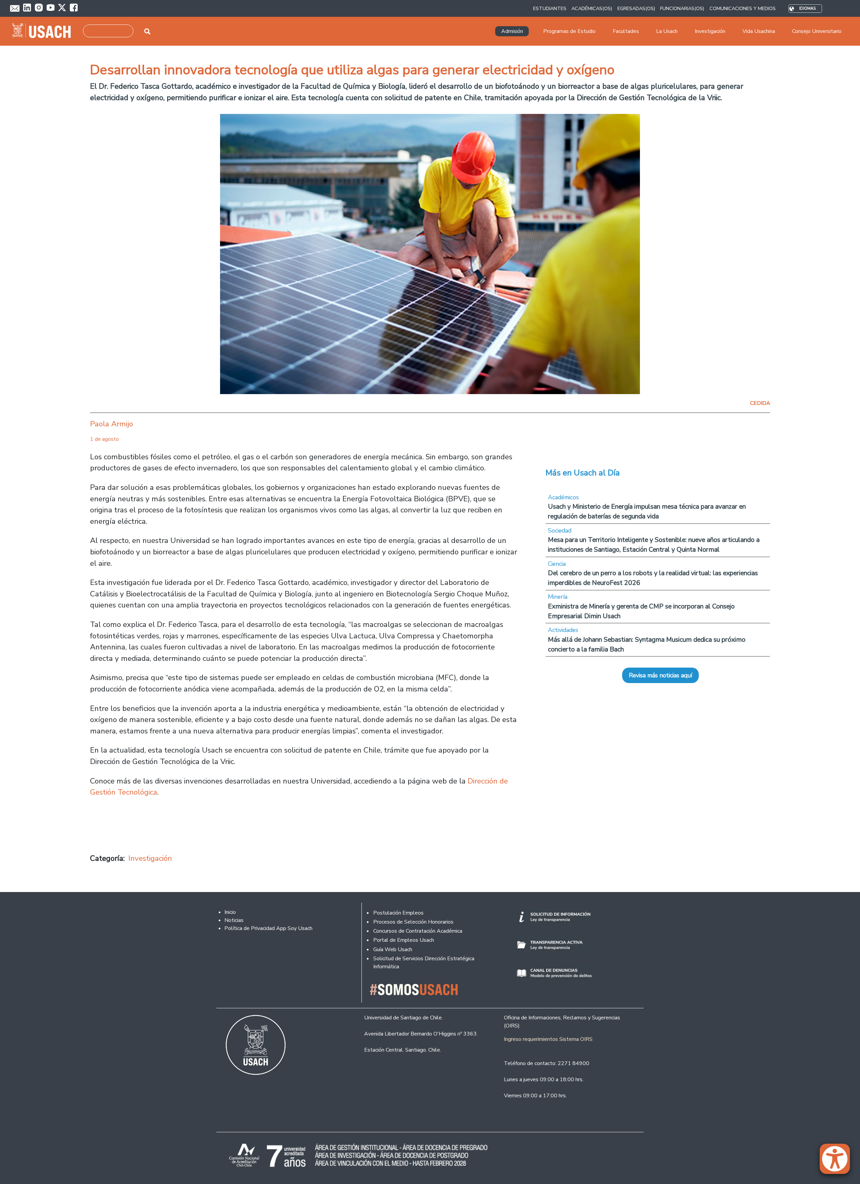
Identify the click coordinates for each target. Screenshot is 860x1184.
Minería (557, 597)
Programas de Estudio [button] (569, 31)
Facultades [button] (626, 31)
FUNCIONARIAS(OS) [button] (682, 8)
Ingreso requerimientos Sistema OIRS (548, 1039)
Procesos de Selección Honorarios (413, 922)
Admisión (512, 31)
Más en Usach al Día (583, 472)
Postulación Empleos (398, 913)
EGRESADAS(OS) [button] (636, 8)
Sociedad (559, 530)
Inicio (230, 912)
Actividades (563, 630)
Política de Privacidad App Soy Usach (268, 928)
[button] (838, 1162)
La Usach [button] (667, 31)
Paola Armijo (111, 424)
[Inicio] (44, 31)
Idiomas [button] (807, 8)
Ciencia (557, 564)
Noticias (234, 920)
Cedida (760, 403)
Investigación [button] (710, 31)
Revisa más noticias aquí (660, 675)
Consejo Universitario (817, 31)
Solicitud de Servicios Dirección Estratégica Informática (423, 962)
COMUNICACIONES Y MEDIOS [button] (743, 8)
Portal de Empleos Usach (403, 940)
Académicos (563, 497)
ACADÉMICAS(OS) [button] (591, 8)
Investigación (150, 858)
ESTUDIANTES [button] (549, 8)
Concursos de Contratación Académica (417, 931)
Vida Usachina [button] (758, 31)
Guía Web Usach (392, 949)
